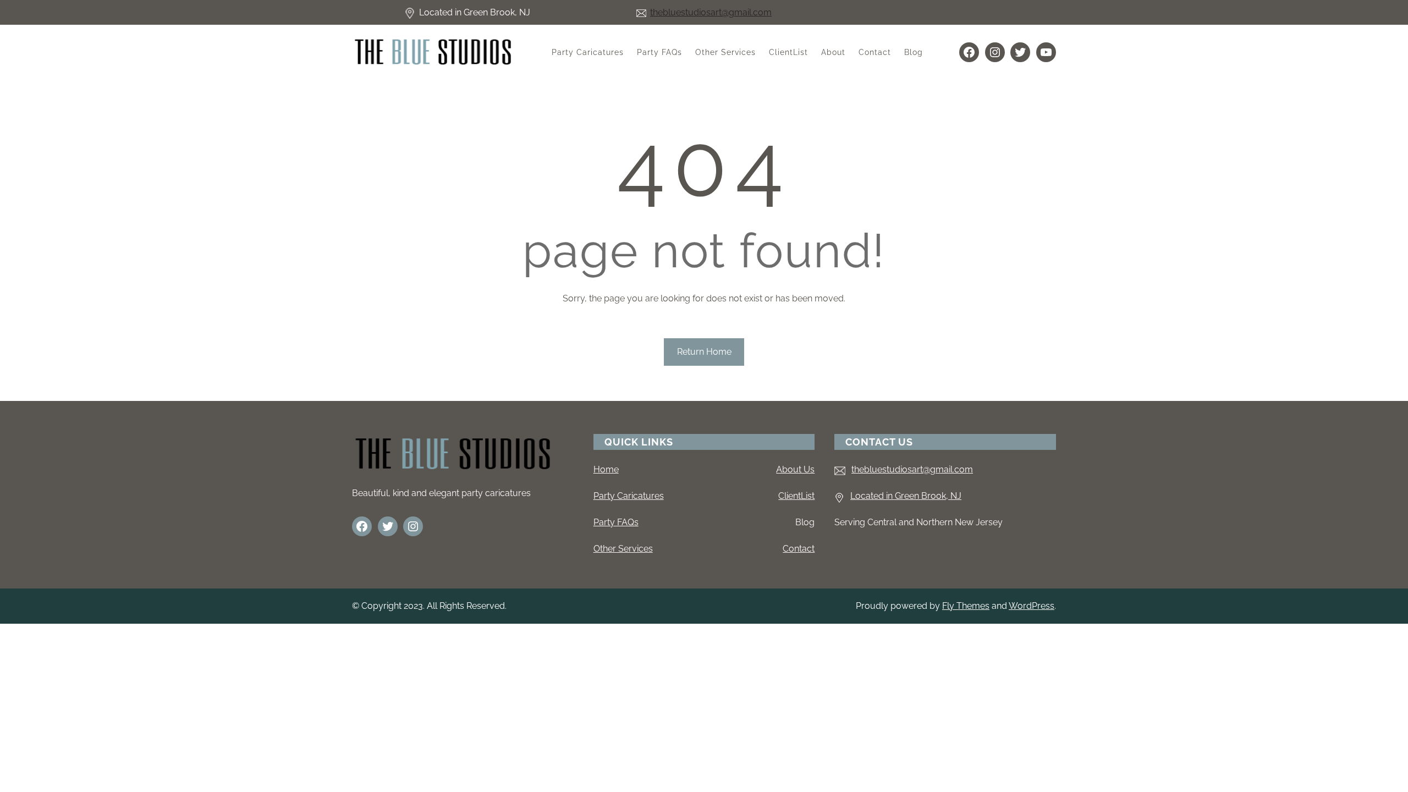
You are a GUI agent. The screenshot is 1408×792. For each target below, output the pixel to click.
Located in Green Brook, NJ (905, 496)
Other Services (623, 548)
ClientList (796, 496)
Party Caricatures (628, 496)
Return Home (704, 351)
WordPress (1031, 606)
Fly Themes (965, 606)
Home (606, 469)
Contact (799, 548)
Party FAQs (616, 522)
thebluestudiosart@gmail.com (711, 12)
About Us (795, 469)
